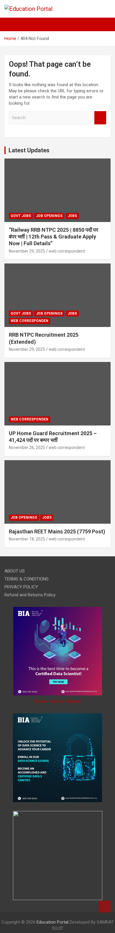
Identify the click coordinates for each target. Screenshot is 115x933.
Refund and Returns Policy (29, 594)
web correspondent (67, 251)
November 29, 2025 (27, 251)
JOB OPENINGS (49, 216)
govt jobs (21, 216)
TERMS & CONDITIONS (26, 579)
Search (100, 117)
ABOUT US (14, 571)
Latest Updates (29, 150)
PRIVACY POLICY (21, 587)
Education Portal (52, 922)
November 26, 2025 (27, 447)
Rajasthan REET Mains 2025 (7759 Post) (57, 531)
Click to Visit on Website (57, 701)
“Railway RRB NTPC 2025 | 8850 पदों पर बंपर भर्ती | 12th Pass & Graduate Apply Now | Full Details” (53, 237)
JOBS (72, 216)
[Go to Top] (105, 906)
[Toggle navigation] (11, 24)
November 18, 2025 (27, 539)
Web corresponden (29, 321)
